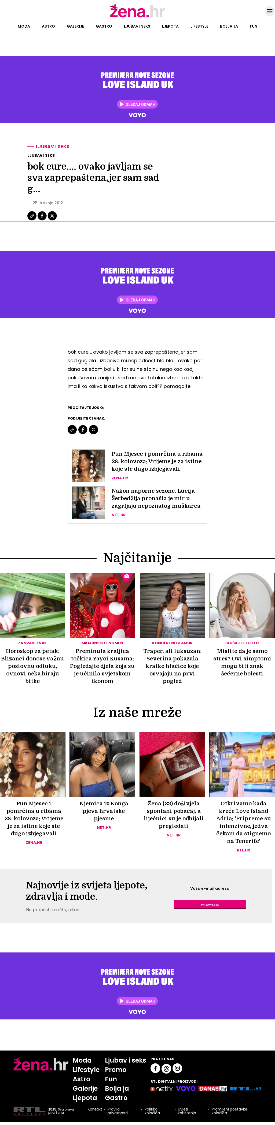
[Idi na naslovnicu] (137, 17)
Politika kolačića (152, 1111)
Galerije (75, 26)
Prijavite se (210, 904)
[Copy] (32, 220)
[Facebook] (42, 220)
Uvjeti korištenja (187, 1111)
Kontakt (95, 1109)
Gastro (104, 26)
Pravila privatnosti (118, 1111)
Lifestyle (199, 26)
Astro (48, 26)
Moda (24, 26)
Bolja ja (229, 26)
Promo (115, 1069)
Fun (253, 26)
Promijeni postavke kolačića (229, 1111)
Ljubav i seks (137, 26)
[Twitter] (52, 220)
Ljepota (170, 26)
